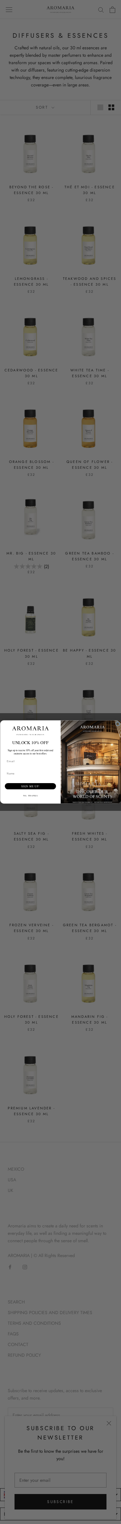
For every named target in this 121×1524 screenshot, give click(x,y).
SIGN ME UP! (30, 786)
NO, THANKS (30, 795)
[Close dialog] (118, 724)
